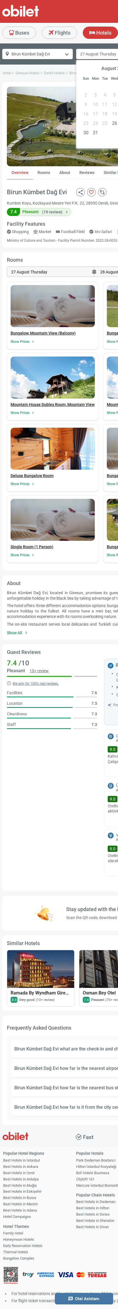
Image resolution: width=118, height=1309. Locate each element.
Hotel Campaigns (17, 1216)
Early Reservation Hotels (22, 1246)
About (64, 172)
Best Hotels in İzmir (19, 1173)
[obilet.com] (34, 16)
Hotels (103, 33)
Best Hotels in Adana (20, 1210)
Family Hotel (13, 1233)
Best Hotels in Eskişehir (22, 1191)
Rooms (44, 172)
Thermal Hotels (15, 1252)
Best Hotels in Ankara (20, 1166)
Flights (62, 33)
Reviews (87, 172)
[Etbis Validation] (11, 1276)
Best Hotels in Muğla (20, 1185)
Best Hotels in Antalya (21, 1179)
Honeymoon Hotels (18, 1239)
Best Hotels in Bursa (19, 1198)
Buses (21, 33)
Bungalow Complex (18, 1258)
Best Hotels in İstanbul (21, 1160)
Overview (19, 172)
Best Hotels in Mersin (20, 1204)
